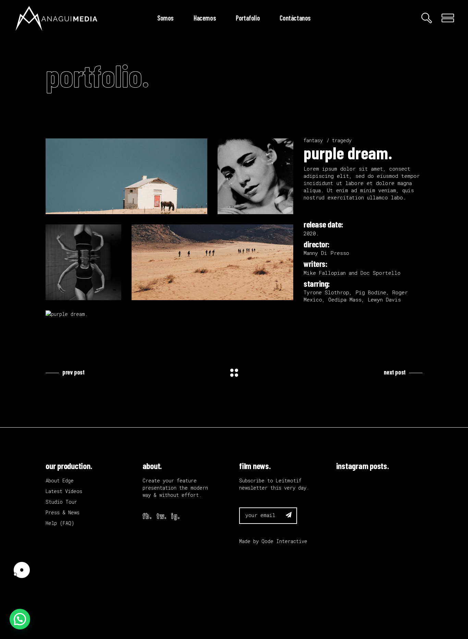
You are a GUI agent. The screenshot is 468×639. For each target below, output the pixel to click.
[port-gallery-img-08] (126, 176)
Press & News (62, 512)
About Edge (60, 480)
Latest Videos (64, 491)
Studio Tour (61, 502)
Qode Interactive (284, 541)
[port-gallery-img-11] (212, 262)
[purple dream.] (83, 314)
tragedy (342, 140)
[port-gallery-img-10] (255, 176)
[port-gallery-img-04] (83, 262)
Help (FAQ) (60, 523)
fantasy (313, 140)
